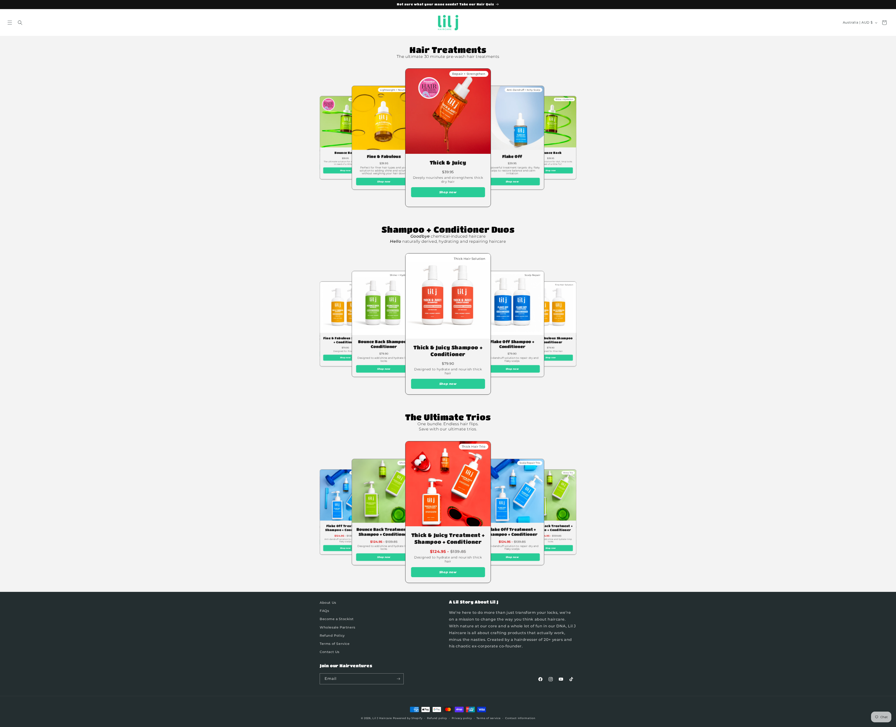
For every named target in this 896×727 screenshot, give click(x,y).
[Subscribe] (398, 678)
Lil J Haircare (382, 718)
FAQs (324, 611)
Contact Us (330, 652)
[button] (10, 23)
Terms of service (488, 718)
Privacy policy (462, 718)
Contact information (520, 718)
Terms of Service (335, 644)
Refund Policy (332, 635)
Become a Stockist (337, 619)
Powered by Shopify (408, 718)
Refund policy (437, 718)
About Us (328, 603)
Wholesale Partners (337, 627)
